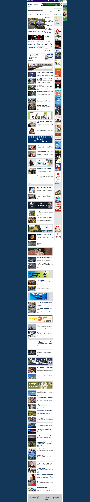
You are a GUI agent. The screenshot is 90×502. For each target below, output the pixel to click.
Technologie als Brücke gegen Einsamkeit (42, 448)
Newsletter (47, 10)
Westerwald (30, 11)
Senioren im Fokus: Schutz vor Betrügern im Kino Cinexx (45, 286)
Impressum (51, 10)
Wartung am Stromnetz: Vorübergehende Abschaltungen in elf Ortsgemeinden (45, 391)
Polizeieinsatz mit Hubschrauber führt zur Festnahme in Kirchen (48, 17)
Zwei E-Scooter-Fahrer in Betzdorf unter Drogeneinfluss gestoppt (44, 258)
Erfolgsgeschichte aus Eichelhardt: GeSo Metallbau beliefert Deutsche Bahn (44, 169)
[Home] (28, 6)
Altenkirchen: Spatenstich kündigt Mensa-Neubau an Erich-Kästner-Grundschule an (49, 28)
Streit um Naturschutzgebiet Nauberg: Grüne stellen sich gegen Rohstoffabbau (45, 85)
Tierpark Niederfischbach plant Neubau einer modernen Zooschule (44, 404)
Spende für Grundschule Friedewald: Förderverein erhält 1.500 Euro (45, 145)
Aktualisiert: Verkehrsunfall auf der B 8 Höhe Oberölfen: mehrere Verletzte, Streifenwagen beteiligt (35, 16)
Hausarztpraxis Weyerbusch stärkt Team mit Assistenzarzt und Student (45, 152)
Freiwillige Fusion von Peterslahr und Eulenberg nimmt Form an (44, 411)
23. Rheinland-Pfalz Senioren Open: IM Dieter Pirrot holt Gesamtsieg (44, 194)
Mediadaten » (46, 499)
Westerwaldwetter (57, 23)
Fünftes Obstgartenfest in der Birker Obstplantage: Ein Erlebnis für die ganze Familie (44, 442)
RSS (37, 497)
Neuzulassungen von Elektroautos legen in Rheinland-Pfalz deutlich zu (45, 332)
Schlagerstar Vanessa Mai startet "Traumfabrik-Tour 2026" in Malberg (45, 474)
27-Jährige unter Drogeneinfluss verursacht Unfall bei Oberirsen (44, 423)
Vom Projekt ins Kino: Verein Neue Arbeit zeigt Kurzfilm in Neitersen (45, 188)
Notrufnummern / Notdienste (48, 49)
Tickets (55, 9)
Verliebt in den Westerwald (40, 498)
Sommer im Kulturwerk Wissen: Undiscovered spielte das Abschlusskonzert (45, 73)
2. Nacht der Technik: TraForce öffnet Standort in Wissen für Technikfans (45, 92)
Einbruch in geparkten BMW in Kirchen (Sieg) (43, 263)
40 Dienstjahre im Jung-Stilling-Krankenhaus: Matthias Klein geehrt (44, 122)
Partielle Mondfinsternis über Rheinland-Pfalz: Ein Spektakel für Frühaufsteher (44, 235)
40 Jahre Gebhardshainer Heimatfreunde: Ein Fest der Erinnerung (44, 309)
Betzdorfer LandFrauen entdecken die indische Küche (44, 302)
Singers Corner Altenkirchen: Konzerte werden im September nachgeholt (44, 417)
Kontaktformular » (55, 498)
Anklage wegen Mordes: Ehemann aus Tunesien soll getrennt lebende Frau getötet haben (44, 105)
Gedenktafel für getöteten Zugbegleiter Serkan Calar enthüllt (44, 481)
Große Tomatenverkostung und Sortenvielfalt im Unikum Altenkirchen (45, 368)
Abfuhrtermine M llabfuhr (48, 50)
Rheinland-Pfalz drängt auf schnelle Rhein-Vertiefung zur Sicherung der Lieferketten (45, 342)
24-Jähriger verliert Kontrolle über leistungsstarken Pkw (44, 429)
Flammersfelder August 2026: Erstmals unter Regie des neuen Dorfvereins (44, 79)
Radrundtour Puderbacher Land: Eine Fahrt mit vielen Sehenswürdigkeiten (31, 44)
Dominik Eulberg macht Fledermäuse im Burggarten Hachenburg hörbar (44, 350)
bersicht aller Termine (30, 60)
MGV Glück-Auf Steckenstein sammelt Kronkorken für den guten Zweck (49, 36)
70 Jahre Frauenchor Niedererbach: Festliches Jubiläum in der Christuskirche (45, 218)
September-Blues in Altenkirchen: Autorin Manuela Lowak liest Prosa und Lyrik (45, 128)
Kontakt (51, 11)
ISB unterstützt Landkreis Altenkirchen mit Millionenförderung (43, 487)
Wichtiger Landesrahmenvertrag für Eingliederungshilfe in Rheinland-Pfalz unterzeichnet (45, 468)
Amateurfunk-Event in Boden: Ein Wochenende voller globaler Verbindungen (44, 455)
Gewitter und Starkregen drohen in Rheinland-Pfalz (44, 241)
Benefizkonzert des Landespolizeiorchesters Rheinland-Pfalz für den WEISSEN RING (44, 280)
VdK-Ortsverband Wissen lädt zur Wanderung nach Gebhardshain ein (44, 211)
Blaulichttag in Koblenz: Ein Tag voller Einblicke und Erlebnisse (44, 175)
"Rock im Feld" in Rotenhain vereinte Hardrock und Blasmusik (40, 49)
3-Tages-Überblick (57, 22)
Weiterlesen (35, 32)
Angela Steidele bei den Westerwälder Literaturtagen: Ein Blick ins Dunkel (45, 461)
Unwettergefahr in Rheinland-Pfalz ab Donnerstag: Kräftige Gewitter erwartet (49, 21)
